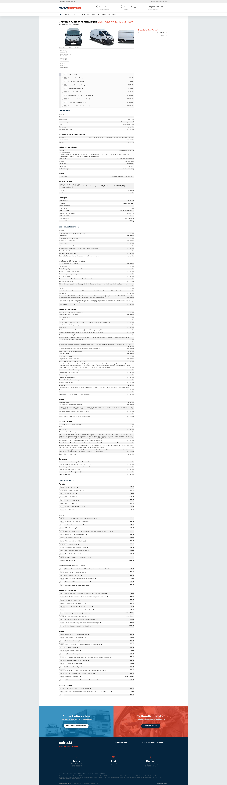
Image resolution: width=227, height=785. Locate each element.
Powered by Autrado (162, 783)
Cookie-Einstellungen (99, 773)
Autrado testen (150, 726)
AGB (71, 773)
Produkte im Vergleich (76, 726)
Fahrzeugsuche (70, 14)
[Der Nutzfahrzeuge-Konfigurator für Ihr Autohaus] (70, 7)
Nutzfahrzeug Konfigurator (159, 1)
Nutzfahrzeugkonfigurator (88, 14)
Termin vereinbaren (109, 14)
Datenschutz (89, 773)
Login (60, 773)
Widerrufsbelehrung (79, 773)
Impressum (66, 773)
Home (62, 14)
